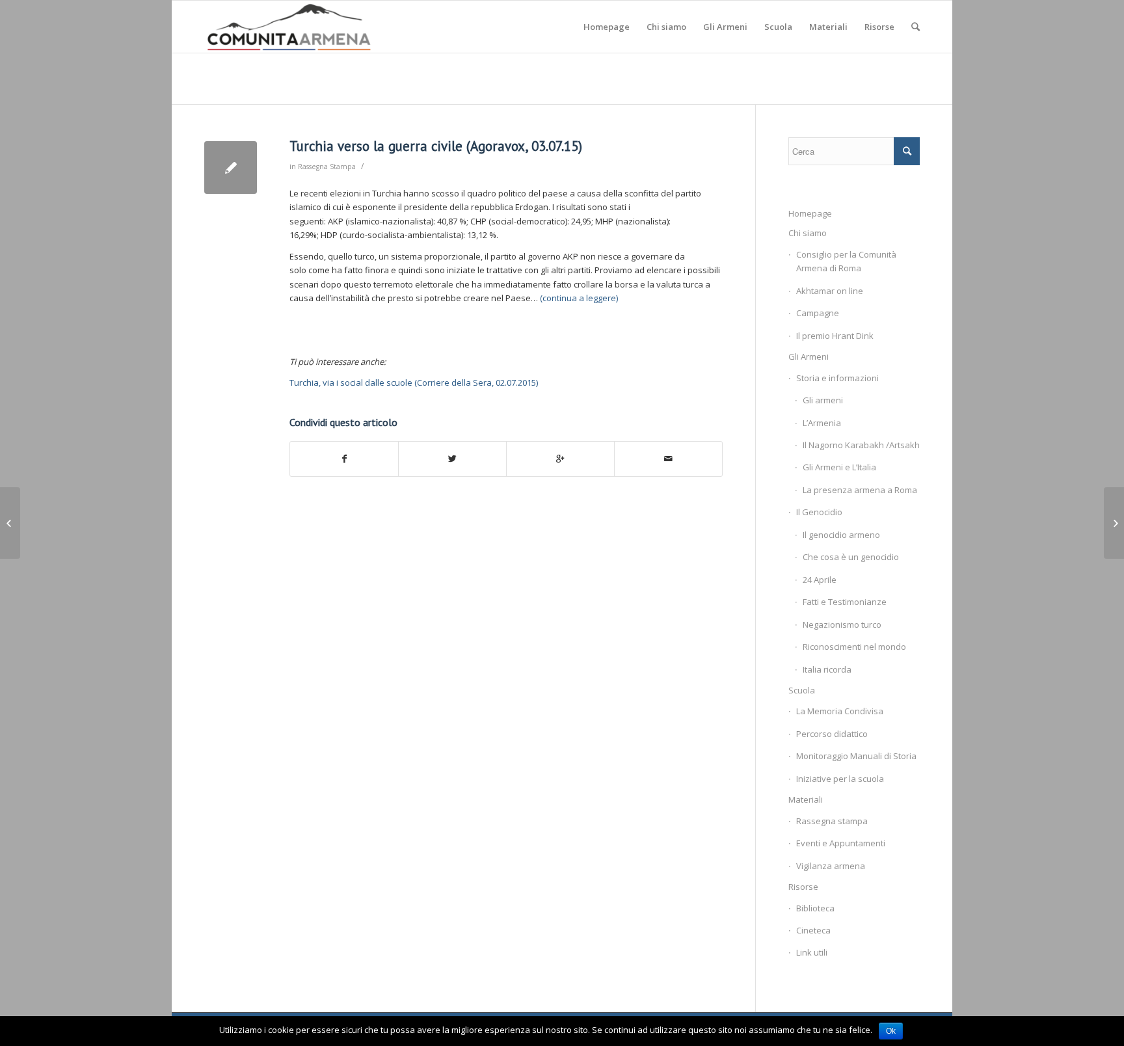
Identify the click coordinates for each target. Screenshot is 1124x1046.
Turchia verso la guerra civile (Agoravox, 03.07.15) (435, 146)
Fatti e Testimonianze (845, 602)
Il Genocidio (819, 512)
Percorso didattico (832, 734)
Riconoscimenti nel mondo (854, 646)
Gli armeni (823, 400)
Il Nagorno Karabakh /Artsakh (861, 445)
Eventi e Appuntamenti (840, 843)
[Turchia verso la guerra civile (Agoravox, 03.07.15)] (230, 167)
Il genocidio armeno (841, 535)
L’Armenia (822, 423)
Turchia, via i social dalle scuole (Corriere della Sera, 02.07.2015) (413, 382)
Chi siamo (807, 233)
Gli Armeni (808, 356)
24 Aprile (819, 579)
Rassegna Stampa (327, 166)
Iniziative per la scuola (840, 778)
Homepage (810, 213)
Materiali (805, 799)
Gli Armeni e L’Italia (839, 467)
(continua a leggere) (579, 298)
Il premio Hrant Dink (835, 336)
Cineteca (813, 930)
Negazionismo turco (842, 624)
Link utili (811, 952)
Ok (891, 1031)
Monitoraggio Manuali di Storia (856, 756)
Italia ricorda (827, 669)
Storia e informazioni (837, 378)
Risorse (803, 886)
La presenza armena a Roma (860, 490)
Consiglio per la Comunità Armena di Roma (846, 261)
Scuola (801, 690)
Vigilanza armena (830, 866)
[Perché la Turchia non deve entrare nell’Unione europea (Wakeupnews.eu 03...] (10, 523)
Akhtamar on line (829, 291)
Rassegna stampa (832, 821)
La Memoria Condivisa (839, 711)
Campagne (817, 313)
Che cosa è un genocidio (851, 557)
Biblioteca (815, 908)
